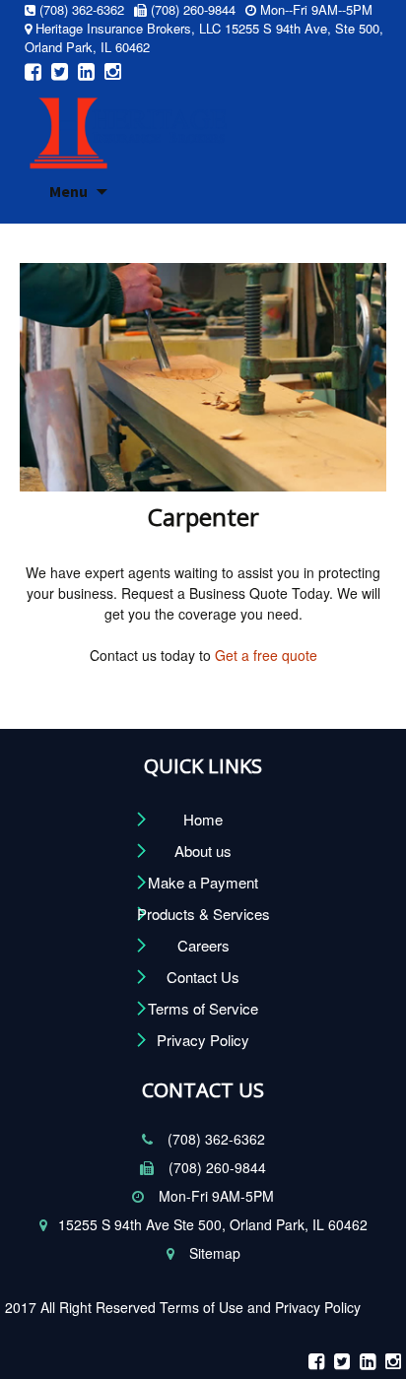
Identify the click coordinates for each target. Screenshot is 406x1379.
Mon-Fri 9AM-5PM (214, 1196)
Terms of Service (203, 1008)
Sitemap (212, 1253)
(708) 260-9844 (215, 1167)
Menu (68, 191)
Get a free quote (264, 655)
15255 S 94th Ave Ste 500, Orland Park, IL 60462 (213, 1224)
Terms (181, 1307)
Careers (203, 945)
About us (203, 850)
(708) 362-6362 (214, 1139)
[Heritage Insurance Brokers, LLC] (128, 125)
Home (203, 819)
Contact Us (203, 976)
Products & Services (203, 913)
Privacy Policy (203, 1039)
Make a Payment (203, 882)
